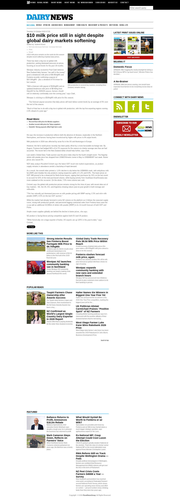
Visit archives (133, 57)
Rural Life (124, 25)
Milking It (119, 61)
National (31, 25)
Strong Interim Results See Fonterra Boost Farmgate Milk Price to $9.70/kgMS (59, 242)
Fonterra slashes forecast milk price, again (90, 255)
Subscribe (100, 2)
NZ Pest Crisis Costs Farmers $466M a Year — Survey (90, 474)
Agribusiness (57, 25)
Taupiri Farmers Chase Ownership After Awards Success (59, 295)
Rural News (42, 2)
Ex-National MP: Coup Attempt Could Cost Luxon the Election (91, 438)
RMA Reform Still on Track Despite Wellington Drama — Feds (92, 456)
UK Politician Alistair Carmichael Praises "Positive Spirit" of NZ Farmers (92, 309)
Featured (32, 411)
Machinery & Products (98, 25)
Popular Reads (35, 287)
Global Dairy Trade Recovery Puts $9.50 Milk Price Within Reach (92, 241)
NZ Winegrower (85, 2)
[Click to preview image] (87, 83)
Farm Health (81, 25)
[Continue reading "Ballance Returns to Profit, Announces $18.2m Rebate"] (36, 423)
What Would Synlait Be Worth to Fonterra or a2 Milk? (89, 420)
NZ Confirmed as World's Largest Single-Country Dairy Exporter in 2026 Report (60, 315)
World (39, 25)
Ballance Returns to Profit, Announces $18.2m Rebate (58, 420)
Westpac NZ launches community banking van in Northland (59, 264)
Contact (124, 2)
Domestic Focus (123, 67)
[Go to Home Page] (50, 19)
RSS (119, 106)
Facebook (133, 106)
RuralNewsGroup (89, 495)
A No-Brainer (121, 81)
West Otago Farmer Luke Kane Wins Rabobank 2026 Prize (91, 325)
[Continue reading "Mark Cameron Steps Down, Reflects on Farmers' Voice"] (36, 441)
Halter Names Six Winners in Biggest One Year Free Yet (92, 293)
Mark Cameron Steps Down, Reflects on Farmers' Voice (58, 438)
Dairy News (56, 2)
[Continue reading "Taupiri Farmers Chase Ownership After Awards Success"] (36, 298)
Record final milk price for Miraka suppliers (44, 122)
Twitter (147, 106)
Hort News (70, 2)
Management (69, 25)
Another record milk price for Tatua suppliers (44, 124)
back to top (105, 340)
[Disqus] (68, 376)
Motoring (113, 25)
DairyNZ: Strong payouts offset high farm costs (45, 127)
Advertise (113, 2)
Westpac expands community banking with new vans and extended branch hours (90, 271)
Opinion (46, 25)
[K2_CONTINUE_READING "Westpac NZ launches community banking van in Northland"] (36, 274)
